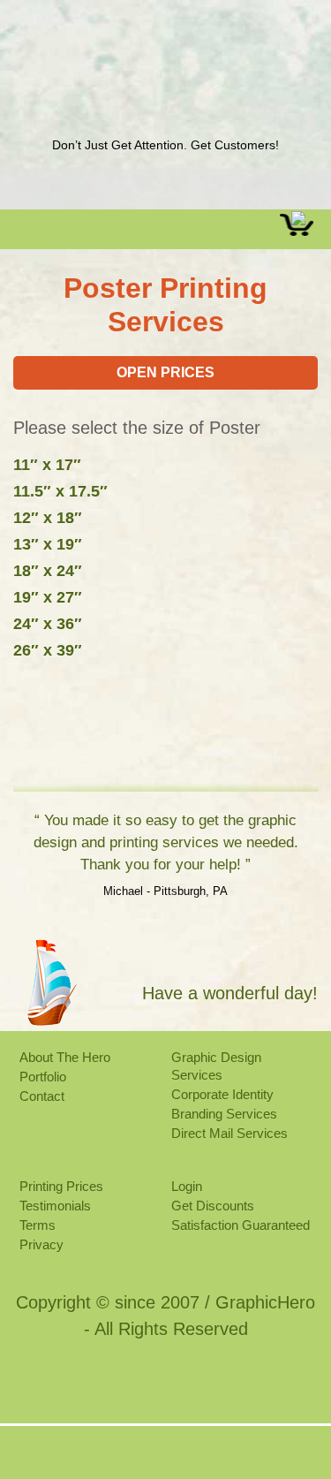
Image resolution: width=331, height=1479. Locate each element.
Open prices (165, 372)
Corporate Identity (222, 1094)
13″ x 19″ (47, 544)
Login (186, 1186)
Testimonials (55, 1205)
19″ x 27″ (47, 597)
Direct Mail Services (229, 1133)
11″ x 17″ (47, 465)
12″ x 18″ (47, 518)
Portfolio (42, 1076)
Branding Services (224, 1113)
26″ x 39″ (47, 650)
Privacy (41, 1244)
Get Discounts (212, 1205)
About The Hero (64, 1057)
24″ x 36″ (47, 624)
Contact (41, 1096)
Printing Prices (61, 1186)
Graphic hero (165, 93)
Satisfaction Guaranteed (240, 1224)
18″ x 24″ (47, 571)
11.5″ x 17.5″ (60, 491)
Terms (37, 1224)
